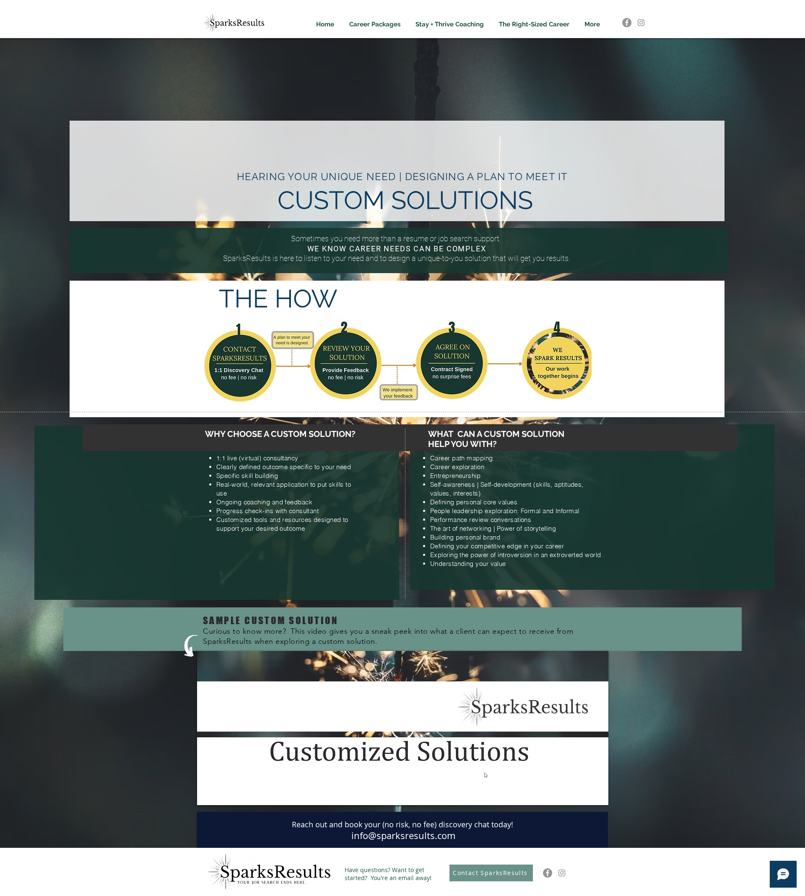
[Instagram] (641, 22)
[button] (375, 21)
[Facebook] (626, 22)
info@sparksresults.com (403, 835)
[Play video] (402, 727)
